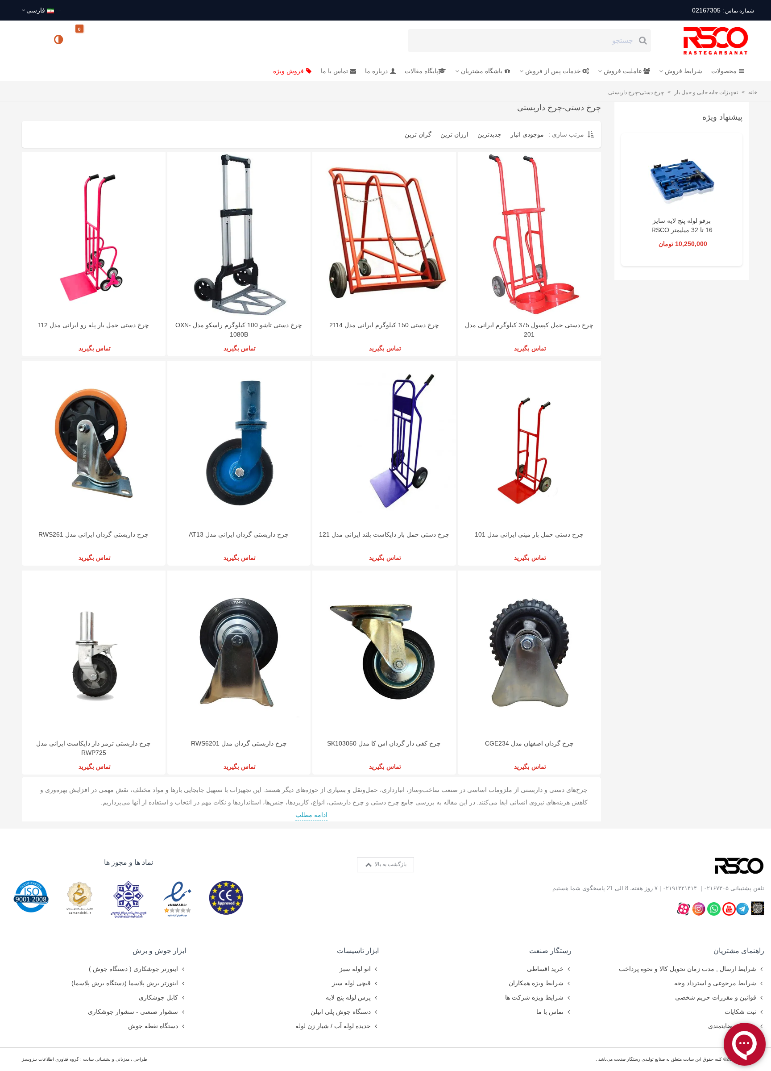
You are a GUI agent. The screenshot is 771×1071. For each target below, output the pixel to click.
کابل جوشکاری (158, 997)
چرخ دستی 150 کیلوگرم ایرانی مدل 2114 (384, 325)
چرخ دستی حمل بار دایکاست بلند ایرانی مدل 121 (384, 534)
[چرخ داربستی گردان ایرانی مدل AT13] (239, 443)
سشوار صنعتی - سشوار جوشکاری (133, 1011)
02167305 (722, 10)
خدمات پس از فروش (553, 71)
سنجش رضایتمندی (732, 1025)
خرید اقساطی (545, 968)
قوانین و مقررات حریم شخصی (715, 997)
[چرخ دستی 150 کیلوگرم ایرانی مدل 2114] (384, 234)
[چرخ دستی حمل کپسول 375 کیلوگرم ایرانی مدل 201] (529, 234)
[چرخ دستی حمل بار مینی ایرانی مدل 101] (529, 443)
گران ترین (418, 134)
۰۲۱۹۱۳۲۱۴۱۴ (680, 888)
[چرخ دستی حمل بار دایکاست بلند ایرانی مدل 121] (384, 443)
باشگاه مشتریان (481, 71)
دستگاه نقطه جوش (153, 1025)
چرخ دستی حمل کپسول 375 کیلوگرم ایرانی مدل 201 (529, 329)
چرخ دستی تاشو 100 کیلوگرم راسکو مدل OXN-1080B (238, 329)
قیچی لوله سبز (351, 983)
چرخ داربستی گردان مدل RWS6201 (239, 743)
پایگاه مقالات (421, 71)
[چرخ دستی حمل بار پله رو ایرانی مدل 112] (94, 234)
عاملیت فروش (623, 71)
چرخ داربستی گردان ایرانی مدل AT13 (239, 534)
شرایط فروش (683, 71)
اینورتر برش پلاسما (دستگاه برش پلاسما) (124, 983)
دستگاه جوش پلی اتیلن (341, 1011)
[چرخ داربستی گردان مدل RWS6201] (239, 652)
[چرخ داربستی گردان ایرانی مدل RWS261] (94, 443)
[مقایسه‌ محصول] (59, 41)
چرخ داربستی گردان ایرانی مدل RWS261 (93, 534)
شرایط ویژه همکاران (536, 983)
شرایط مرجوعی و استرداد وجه (715, 983)
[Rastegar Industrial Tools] (706, 40)
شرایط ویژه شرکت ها (534, 997)
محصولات (724, 71)
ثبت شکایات (740, 1011)
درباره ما (376, 71)
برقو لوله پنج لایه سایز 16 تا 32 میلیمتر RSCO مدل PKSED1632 (682, 230)
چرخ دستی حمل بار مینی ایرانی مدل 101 (529, 534)
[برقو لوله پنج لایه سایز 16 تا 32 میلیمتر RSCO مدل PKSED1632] (681, 178)
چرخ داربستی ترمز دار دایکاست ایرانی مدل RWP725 (93, 748)
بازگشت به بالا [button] (389, 864)
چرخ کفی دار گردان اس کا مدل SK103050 (384, 743)
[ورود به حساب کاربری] (32, 40)
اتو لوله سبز (355, 968)
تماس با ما (334, 71)
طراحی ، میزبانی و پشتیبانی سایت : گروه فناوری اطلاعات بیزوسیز (84, 1059)
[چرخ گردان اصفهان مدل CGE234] (529, 652)
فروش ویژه (288, 71)
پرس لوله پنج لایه (348, 997)
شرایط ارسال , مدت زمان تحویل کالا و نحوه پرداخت (687, 968)
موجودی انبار (527, 134)
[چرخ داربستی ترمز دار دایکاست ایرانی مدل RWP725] (94, 652)
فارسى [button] (35, 10)
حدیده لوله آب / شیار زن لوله (333, 1025)
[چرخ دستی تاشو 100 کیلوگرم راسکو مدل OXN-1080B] (239, 234)
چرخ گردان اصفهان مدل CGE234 (529, 743)
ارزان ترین (454, 134)
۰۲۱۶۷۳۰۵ (716, 888)
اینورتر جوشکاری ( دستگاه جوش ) (133, 968)
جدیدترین (489, 134)
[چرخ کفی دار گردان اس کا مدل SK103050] (384, 652)
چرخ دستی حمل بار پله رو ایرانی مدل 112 (93, 325)
